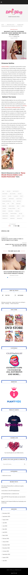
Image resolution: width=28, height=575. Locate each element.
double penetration (6, 201)
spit (23, 215)
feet (8, 203)
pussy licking (5, 213)
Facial (3, 203)
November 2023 (6, 513)
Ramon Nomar (13, 213)
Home (2, 24)
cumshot (4, 198)
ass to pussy (4, 193)
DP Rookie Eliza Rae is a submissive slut (10, 493)
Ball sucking (13, 193)
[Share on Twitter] (15, 225)
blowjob (16, 196)
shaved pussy (5, 215)
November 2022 (6, 548)
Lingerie (4, 208)
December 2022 (6, 544)
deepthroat (11, 198)
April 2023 (5, 532)
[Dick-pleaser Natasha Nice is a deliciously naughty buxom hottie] (14, 262)
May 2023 (5, 529)
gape (13, 203)
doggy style (19, 198)
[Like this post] (11, 225)
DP (13, 201)
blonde (9, 196)
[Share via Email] (18, 225)
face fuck (19, 201)
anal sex (8, 191)
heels (18, 206)
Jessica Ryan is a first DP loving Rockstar (10, 490)
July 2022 (5, 560)
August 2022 (5, 557)
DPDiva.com (16, 36)
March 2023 (5, 535)
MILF (19, 208)
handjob (4, 206)
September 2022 (6, 554)
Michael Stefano (11, 208)
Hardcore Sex (11, 206)
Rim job (20, 213)
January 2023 (5, 541)
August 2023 (5, 519)
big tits (4, 196)
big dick (19, 193)
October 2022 (6, 551)
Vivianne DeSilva (5, 66)
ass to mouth (16, 191)
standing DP (4, 218)
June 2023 (5, 525)
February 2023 (6, 538)
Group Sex (18, 203)
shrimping (12, 215)
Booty (21, 196)
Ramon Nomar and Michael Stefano (13, 107)
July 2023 (5, 522)
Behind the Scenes (10, 24)
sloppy (18, 215)
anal (3, 191)
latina (23, 206)
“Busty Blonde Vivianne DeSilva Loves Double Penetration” (13, 175)
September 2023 (6, 516)
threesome (12, 218)
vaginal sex (19, 218)
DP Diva (24, 105)
